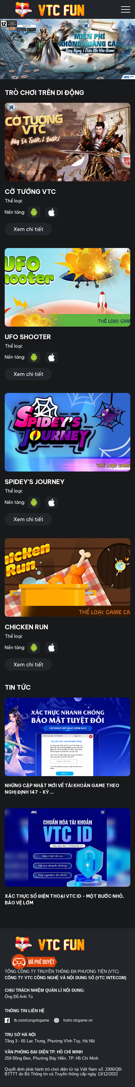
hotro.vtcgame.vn (78, 1020)
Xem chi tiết (28, 229)
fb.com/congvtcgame (31, 1020)
